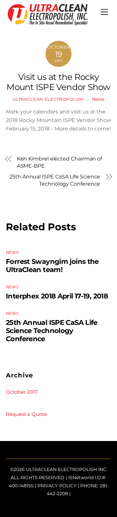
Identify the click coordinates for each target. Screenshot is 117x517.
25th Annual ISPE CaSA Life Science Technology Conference (54, 180)
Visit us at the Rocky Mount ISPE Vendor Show (58, 82)
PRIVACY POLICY (56, 485)
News (98, 99)
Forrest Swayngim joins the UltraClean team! (52, 265)
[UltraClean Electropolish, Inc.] (47, 23)
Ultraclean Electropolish (48, 99)
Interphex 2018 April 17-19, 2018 (57, 296)
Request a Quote (26, 414)
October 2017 (22, 392)
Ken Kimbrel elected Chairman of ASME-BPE (59, 162)
